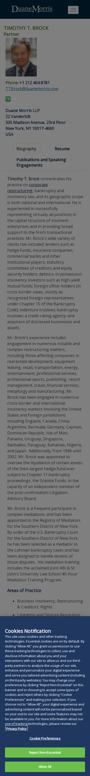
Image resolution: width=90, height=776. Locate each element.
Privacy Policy (16, 728)
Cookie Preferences (45, 738)
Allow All (45, 766)
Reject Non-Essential (45, 752)
